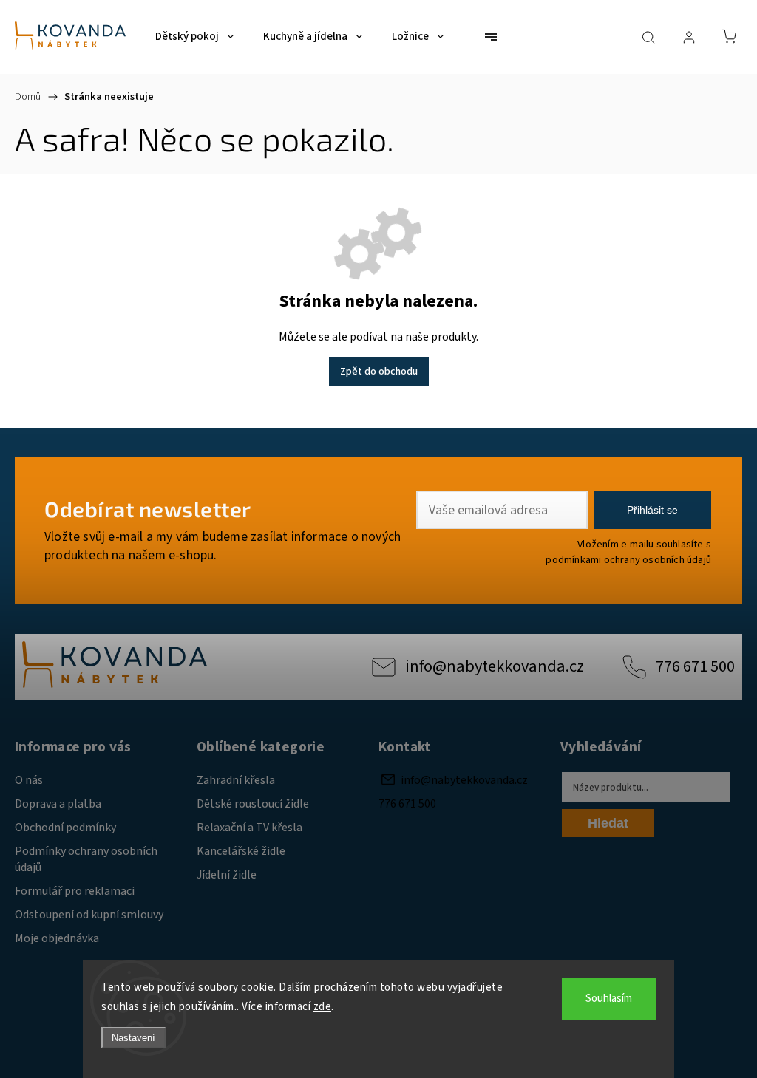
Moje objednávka (57, 938)
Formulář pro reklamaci (75, 891)
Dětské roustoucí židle (253, 804)
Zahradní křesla (236, 780)
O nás (29, 780)
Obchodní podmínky (65, 827)
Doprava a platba (58, 804)
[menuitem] (194, 37)
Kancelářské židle (241, 851)
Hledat (608, 823)
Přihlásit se (652, 510)
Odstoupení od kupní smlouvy (89, 915)
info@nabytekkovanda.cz (494, 666)
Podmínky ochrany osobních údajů (86, 859)
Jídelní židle (227, 875)
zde (322, 1006)
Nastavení (133, 1037)
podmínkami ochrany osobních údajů (628, 559)
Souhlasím (608, 998)
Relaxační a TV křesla (249, 827)
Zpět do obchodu (379, 371)
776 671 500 (695, 666)
